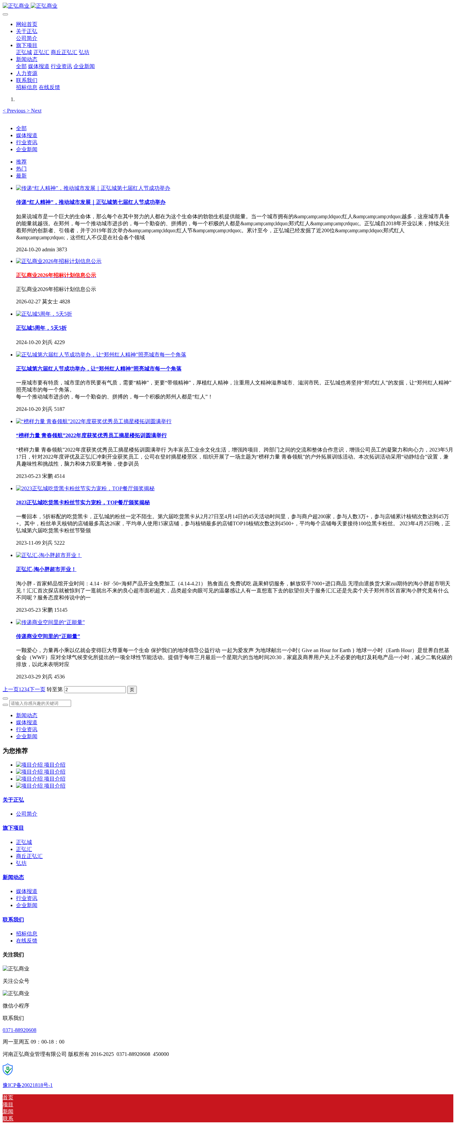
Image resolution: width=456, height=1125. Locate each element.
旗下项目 (13, 828)
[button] (15, 110)
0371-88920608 (19, 1030)
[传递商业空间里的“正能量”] (50, 622)
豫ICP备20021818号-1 (28, 1085)
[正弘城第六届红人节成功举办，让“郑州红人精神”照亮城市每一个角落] (101, 354)
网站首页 (26, 24)
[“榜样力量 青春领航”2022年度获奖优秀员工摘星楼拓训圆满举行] (94, 421)
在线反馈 (26, 940)
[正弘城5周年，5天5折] (44, 314)
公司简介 (26, 814)
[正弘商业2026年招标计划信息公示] (58, 261)
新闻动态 (26, 715)
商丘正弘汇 (29, 856)
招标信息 (26, 933)
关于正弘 (13, 800)
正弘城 (24, 842)
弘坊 (21, 863)
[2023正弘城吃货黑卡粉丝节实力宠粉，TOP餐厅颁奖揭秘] (85, 488)
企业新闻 (26, 149)
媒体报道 (26, 135)
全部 (21, 66)
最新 (21, 176)
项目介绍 (54, 765)
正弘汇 (24, 849)
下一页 (37, 689)
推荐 (21, 162)
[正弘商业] (228, 6)
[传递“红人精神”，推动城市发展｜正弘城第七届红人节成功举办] (93, 188)
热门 (21, 169)
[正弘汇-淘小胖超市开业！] (49, 555)
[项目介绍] (30, 765)
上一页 (11, 689)
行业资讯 (26, 142)
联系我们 (13, 919)
